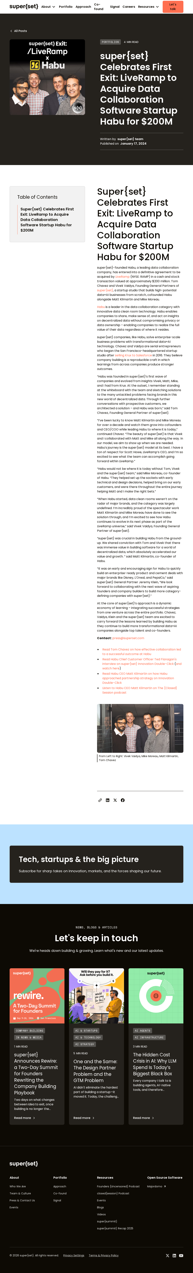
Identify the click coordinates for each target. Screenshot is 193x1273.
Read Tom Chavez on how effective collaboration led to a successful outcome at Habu (141, 651)
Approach (83, 7)
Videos (101, 1214)
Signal (114, 7)
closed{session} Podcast (113, 1193)
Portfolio (66, 7)
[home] (24, 6)
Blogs (100, 1207)
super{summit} (107, 1221)
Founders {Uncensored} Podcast (118, 1186)
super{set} (105, 290)
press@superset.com (128, 638)
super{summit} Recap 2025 (115, 1228)
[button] (48, 7)
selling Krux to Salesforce (133, 355)
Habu (101, 307)
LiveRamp (122, 276)
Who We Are (18, 1186)
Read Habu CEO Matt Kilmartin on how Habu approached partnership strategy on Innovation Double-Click (138, 678)
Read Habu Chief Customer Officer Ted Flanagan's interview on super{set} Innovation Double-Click (139, 661)
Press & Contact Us (22, 1200)
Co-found (98, 6)
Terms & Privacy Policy (104, 1255)
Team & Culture (20, 1193)
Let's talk (172, 6)
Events (14, 1207)
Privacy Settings (73, 1255)
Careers (129, 7)
